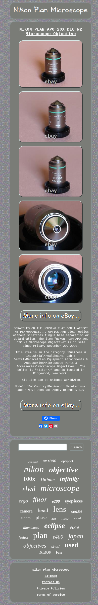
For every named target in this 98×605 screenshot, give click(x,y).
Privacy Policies (51, 588)
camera (26, 511)
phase (41, 517)
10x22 (65, 518)
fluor (40, 499)
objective (63, 469)
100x (29, 479)
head (43, 510)
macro (26, 518)
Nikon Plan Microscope (50, 570)
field (74, 528)
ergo (23, 500)
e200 (56, 501)
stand (77, 518)
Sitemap (51, 576)
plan (40, 535)
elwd (28, 489)
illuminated (31, 528)
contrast (33, 461)
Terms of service (51, 595)
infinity (69, 478)
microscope (59, 488)
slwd (55, 546)
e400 (58, 537)
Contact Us (51, 582)
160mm (47, 479)
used (71, 545)
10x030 (45, 552)
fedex (23, 537)
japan (75, 536)
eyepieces (74, 500)
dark (54, 518)
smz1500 (76, 511)
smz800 (49, 461)
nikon (34, 469)
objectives (34, 546)
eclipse (54, 525)
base (59, 552)
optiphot (67, 461)
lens (59, 509)
